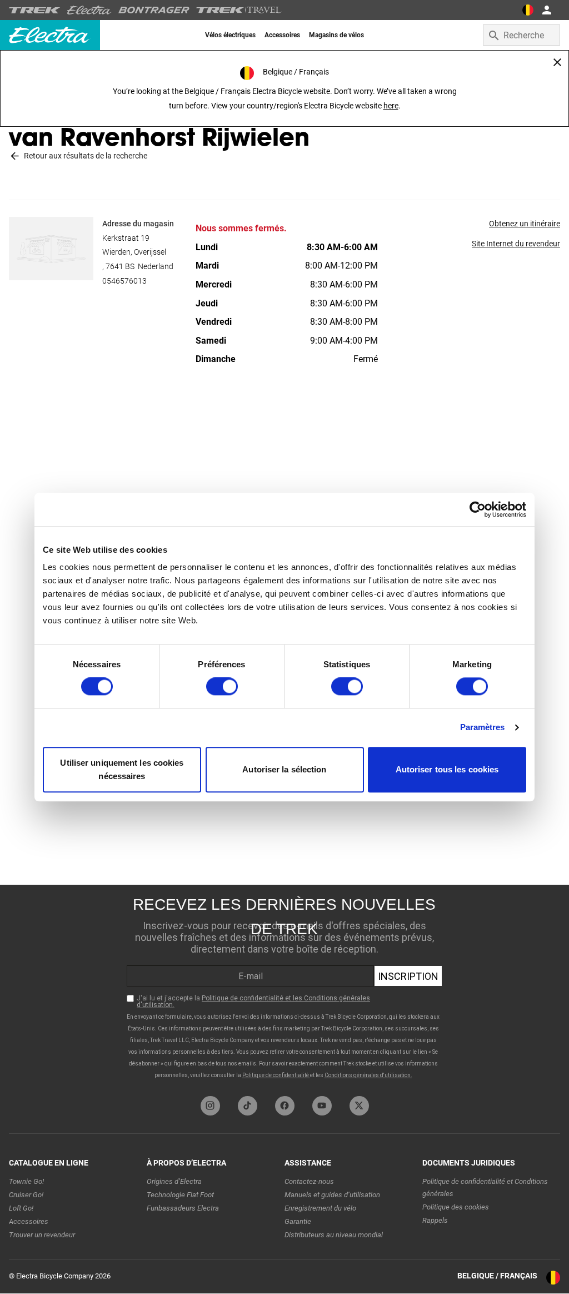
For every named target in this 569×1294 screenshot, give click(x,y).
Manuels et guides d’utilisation (332, 1195)
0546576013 (124, 280)
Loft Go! (21, 1208)
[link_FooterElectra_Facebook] (285, 1105)
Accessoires (28, 1221)
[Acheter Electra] (89, 10)
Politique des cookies (455, 1207)
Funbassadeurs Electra (183, 1208)
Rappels (435, 1220)
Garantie (297, 1221)
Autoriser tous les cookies (447, 769)
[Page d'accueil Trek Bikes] (35, 10)
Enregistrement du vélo (320, 1208)
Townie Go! (26, 1181)
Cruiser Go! (26, 1195)
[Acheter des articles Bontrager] (153, 10)
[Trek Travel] (239, 10)
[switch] (222, 687)
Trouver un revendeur (42, 1235)
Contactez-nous (309, 1181)
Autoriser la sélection (284, 769)
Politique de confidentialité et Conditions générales (485, 1187)
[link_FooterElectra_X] (359, 1105)
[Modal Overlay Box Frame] (284, 987)
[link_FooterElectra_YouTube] (322, 1105)
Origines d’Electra (174, 1181)
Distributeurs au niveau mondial (333, 1235)
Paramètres (482, 727)
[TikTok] (247, 1105)
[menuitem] (230, 35)
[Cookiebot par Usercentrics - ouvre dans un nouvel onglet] (477, 509)
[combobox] (521, 35)
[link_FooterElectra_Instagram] (210, 1105)
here (390, 105)
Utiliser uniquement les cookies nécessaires (121, 769)
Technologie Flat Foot (180, 1195)
